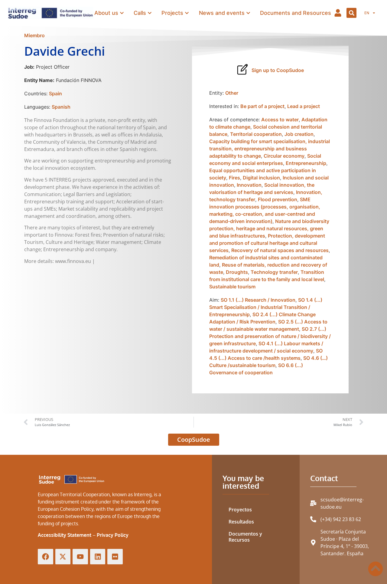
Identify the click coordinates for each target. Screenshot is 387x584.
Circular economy (284, 156)
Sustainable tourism (232, 287)
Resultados (241, 521)
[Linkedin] (98, 556)
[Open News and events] (248, 12)
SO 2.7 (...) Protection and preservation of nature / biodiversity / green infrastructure (270, 336)
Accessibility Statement (64, 535)
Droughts (237, 272)
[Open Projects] (187, 12)
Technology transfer (274, 272)
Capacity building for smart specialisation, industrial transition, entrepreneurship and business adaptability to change (269, 148)
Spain (55, 93)
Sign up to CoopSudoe (278, 70)
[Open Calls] (150, 12)
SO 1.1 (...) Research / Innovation (258, 300)
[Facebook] (45, 556)
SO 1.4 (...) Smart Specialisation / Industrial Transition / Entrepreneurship (265, 307)
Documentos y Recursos (245, 536)
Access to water (280, 119)
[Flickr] (115, 556)
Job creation (299, 134)
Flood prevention (277, 199)
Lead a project (303, 106)
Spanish (61, 107)
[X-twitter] (63, 556)
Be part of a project (262, 106)
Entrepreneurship (306, 163)
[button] (351, 13)
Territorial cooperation (256, 134)
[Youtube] (80, 556)
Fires (234, 178)
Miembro (34, 35)
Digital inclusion (261, 178)
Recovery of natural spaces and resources (280, 250)
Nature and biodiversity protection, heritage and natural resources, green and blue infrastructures (269, 228)
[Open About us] (122, 12)
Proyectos (240, 509)
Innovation (249, 185)
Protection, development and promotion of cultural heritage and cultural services (267, 243)
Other (231, 93)
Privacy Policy (112, 535)
